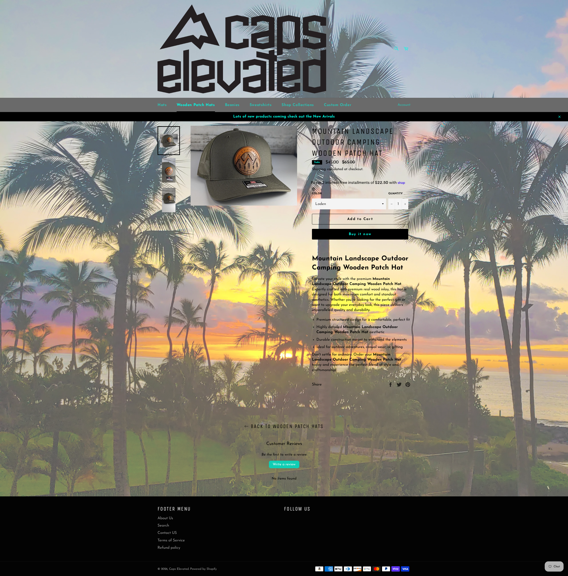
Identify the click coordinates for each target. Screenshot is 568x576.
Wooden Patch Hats (196, 105)
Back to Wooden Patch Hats (286, 426)
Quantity (395, 193)
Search (163, 525)
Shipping (319, 169)
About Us (165, 518)
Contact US (167, 533)
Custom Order (337, 105)
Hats (162, 105)
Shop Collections (298, 105)
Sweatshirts (261, 105)
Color (317, 193)
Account (404, 105)
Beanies (232, 105)
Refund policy (169, 548)
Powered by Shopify (203, 569)
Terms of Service (171, 540)
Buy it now (360, 234)
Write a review (284, 464)
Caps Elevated (179, 569)
